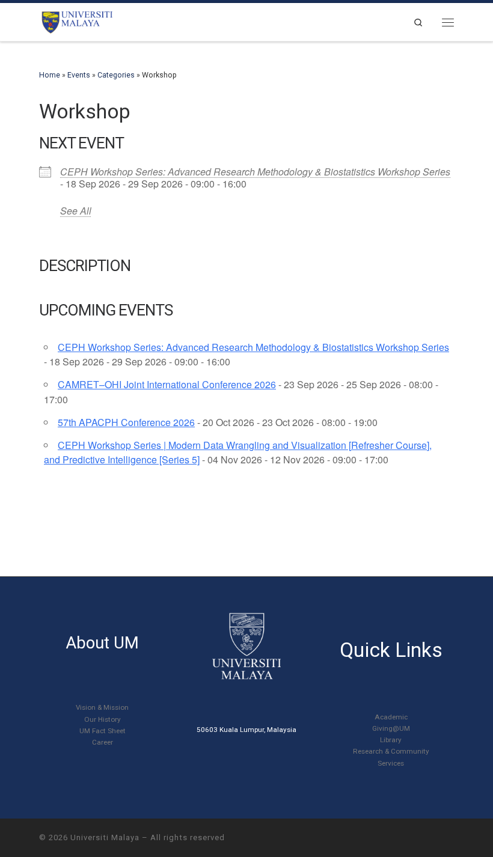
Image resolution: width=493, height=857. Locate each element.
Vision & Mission (102, 707)
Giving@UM (391, 728)
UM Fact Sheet (102, 731)
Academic (391, 717)
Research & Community (391, 751)
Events (78, 75)
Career (102, 742)
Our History (102, 719)
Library (391, 740)
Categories (116, 75)
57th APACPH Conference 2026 (126, 422)
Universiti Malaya (104, 837)
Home (49, 75)
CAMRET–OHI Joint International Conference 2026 (167, 384)
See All (75, 211)
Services (391, 763)
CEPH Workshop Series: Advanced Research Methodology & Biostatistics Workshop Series (255, 171)
